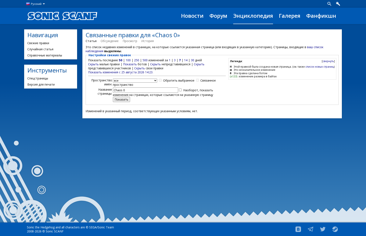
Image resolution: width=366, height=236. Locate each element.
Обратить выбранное (178, 80)
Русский (36, 4)
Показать (130, 64)
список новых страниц (319, 66)
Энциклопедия (253, 15)
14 (185, 60)
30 (192, 60)
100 (128, 60)
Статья (91, 41)
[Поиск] (329, 4)
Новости (192, 15)
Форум (218, 15)
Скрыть (93, 64)
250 (136, 60)
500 (145, 60)
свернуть (328, 61)
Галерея (289, 15)
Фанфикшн (321, 15)
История (147, 41)
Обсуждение (110, 41)
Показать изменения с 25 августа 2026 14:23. (120, 72)
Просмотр (130, 41)
